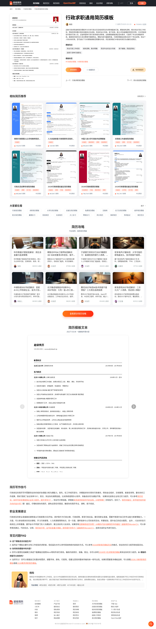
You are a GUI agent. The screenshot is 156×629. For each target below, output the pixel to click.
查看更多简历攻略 (78, 313)
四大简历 (100, 215)
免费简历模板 (90, 210)
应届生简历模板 (71, 210)
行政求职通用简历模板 (41, 9)
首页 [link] (11, 9)
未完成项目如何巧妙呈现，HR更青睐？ (89, 500)
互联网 (105, 210)
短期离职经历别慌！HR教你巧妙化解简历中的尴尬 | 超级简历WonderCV (108, 524)
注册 (142, 3)
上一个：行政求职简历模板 (75, 80)
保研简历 (113, 215)
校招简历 (45, 215)
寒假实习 (86, 215)
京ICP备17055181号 (94, 624)
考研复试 (127, 215)
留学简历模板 (139, 210)
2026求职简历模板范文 (102, 545)
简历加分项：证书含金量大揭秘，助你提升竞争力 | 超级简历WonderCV (64, 528)
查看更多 (140, 96)
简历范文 (140, 215)
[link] (18, 9)
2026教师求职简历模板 (26, 563)
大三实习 (73, 215)
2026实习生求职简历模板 (109, 552)
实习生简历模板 (120, 210)
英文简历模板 (17, 215)
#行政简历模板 (71, 62)
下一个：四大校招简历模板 (136, 80)
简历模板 (18, 9)
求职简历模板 (34, 210)
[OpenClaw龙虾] (69, 3)
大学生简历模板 (52, 210)
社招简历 (59, 215)
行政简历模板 (27, 9)
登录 (131, 3)
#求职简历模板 (82, 62)
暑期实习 (32, 215)
